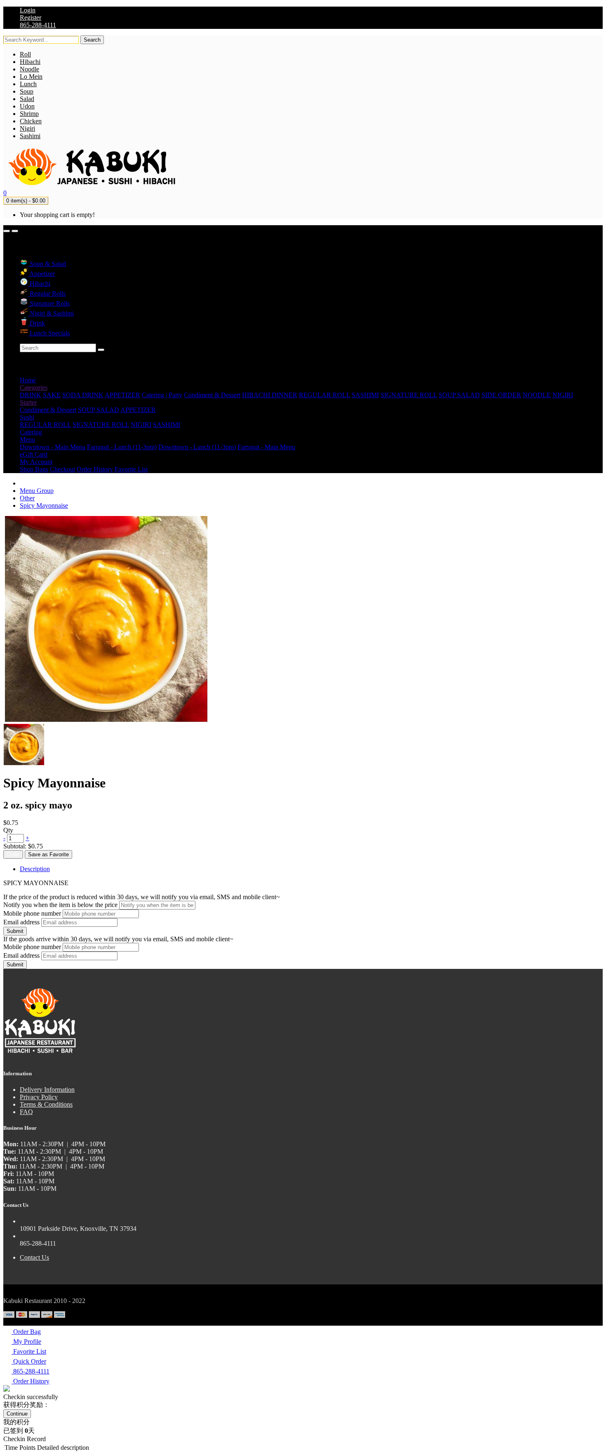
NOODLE (537, 394)
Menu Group (37, 490)
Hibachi (30, 61)
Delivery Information (47, 1089)
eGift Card (33, 454)
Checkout (62, 469)
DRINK (30, 394)
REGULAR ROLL (324, 394)
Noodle (29, 69)
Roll (25, 54)
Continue (17, 1414)
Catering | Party (162, 394)
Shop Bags (34, 469)
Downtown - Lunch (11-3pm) (197, 446)
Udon (27, 106)
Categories (33, 387)
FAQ (26, 1111)
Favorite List (131, 469)
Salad (27, 98)
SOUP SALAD (459, 394)
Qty (8, 830)
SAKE (52, 394)
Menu (27, 439)
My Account (36, 461)
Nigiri (27, 128)
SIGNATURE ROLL (409, 394)
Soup (26, 91)
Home (28, 380)
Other (27, 498)
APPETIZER (122, 394)
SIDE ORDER (501, 394)
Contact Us (34, 1257)
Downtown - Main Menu (52, 446)
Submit (15, 931)
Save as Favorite (48, 854)
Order (13, 854)
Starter (28, 402)
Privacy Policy (39, 1096)
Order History (95, 469)
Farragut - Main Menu (266, 446)
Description (35, 868)
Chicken (31, 121)
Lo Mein (31, 76)
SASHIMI (365, 394)
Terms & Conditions (46, 1104)
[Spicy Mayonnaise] (24, 762)
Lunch (28, 83)
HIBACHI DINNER (269, 394)
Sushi (27, 417)
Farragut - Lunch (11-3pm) (122, 446)
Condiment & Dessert (212, 394)
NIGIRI (562, 394)
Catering (31, 432)
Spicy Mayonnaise (44, 505)
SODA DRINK (82, 394)
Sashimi (30, 135)
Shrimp (29, 113)
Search (92, 40)
